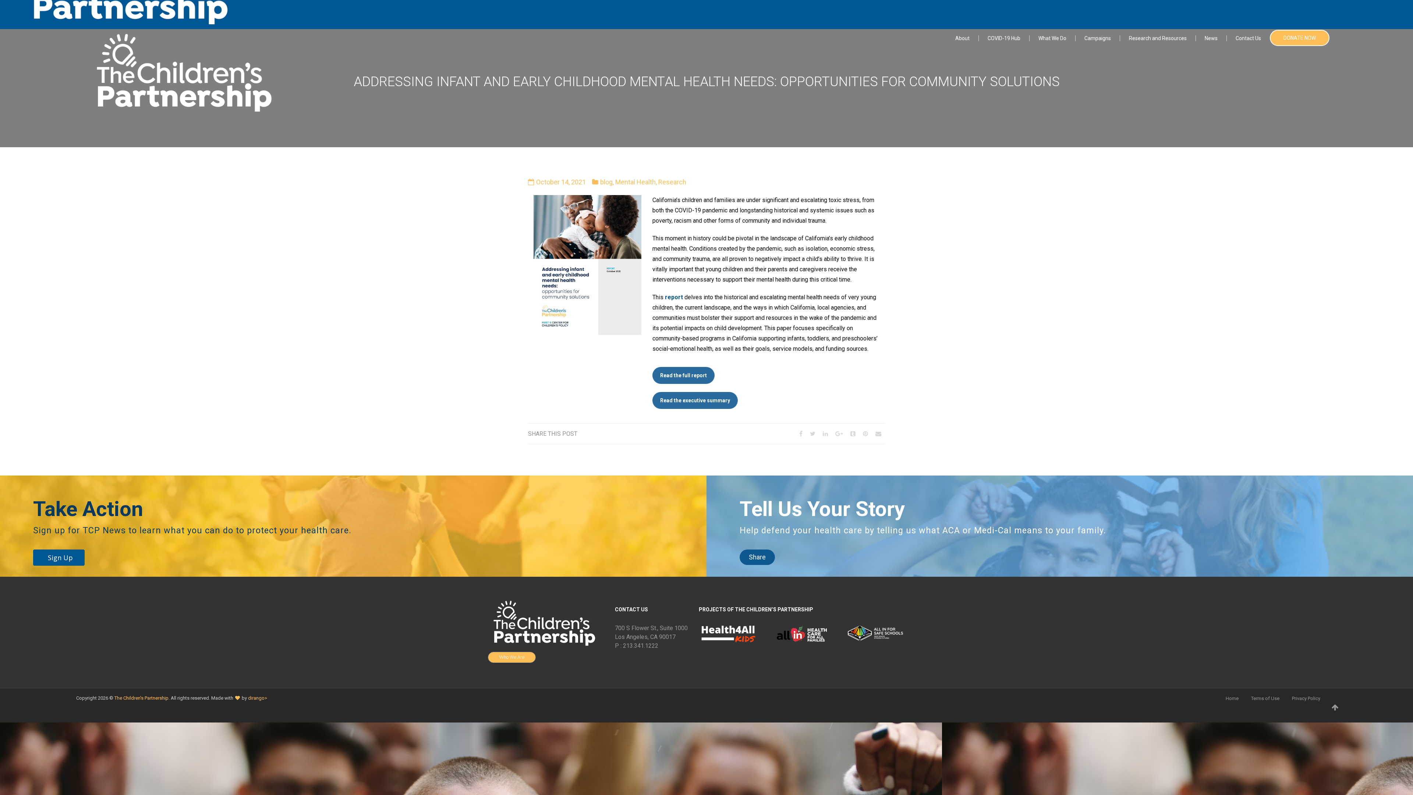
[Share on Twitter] (812, 433)
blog (606, 182)
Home (1232, 698)
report (674, 297)
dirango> (257, 698)
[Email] (878, 433)
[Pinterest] (865, 433)
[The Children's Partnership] (182, 71)
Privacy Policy (1306, 698)
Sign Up (60, 557)
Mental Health (635, 182)
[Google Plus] (839, 433)
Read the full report (683, 375)
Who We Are (511, 657)
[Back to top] (1335, 707)
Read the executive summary (695, 400)
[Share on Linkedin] (825, 433)
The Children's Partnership (141, 698)
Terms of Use (1265, 698)
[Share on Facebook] (801, 433)
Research (672, 182)
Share (757, 557)
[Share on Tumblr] (853, 433)
